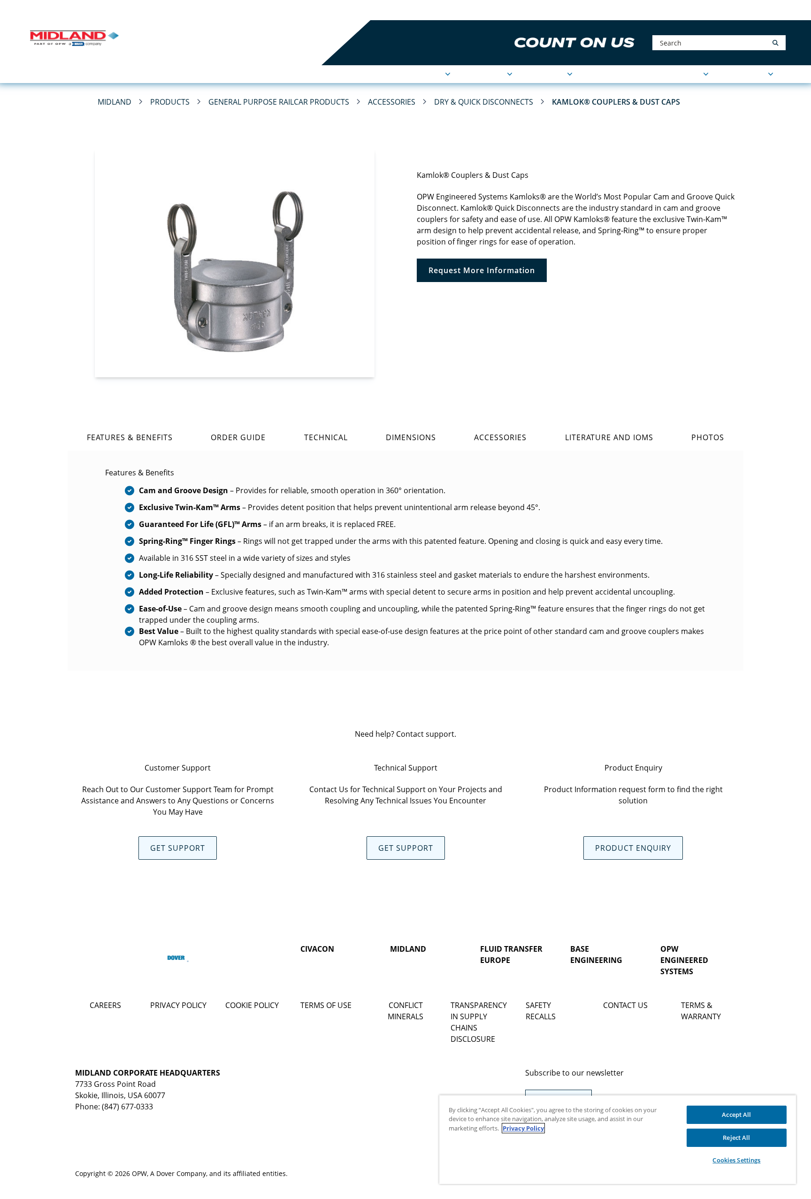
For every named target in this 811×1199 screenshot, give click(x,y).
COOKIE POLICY (252, 1005)
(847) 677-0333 (127, 1106)
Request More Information (481, 270)
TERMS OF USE (326, 1005)
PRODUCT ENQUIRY (633, 848)
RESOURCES (745, 74)
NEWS (598, 74)
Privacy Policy (523, 1128)
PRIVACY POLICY (178, 1005)
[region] (617, 1139)
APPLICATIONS (417, 74)
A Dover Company (178, 1173)
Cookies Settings (736, 1160)
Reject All (736, 1137)
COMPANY (547, 74)
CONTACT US (625, 1005)
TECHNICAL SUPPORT (663, 74)
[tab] (129, 437)
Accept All (736, 1114)
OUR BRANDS (173, 10)
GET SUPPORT (177, 848)
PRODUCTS (485, 74)
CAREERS (105, 1005)
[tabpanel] (405, 561)
